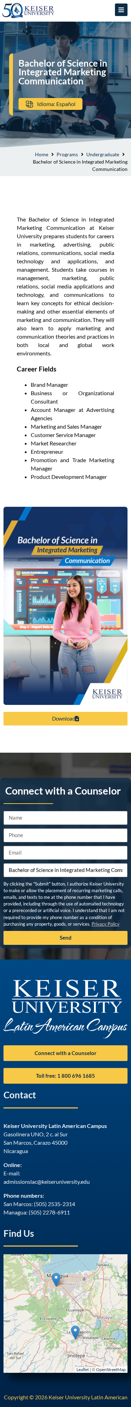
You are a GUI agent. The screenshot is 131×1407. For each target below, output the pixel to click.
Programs (67, 154)
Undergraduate (102, 154)
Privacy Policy (105, 924)
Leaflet (83, 1369)
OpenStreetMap (111, 1369)
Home (41, 154)
